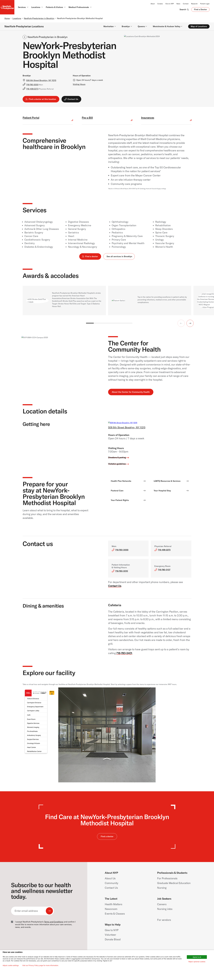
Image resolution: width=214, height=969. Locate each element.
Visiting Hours (79, 84)
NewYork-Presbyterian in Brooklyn (39, 18)
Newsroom (111, 909)
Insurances (147, 117)
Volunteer (110, 934)
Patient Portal (31, 117)
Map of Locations (199, 26)
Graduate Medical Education (174, 883)
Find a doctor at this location (42, 99)
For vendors (164, 919)
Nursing (161, 887)
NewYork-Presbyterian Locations (24, 26)
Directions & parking (117, 457)
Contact (185, 4)
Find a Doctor (200, 10)
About (153, 4)
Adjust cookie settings (11, 965)
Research (194, 4)
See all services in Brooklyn (119, 256)
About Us (110, 878)
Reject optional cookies (196, 962)
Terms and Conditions (53, 921)
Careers (160, 4)
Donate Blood (113, 939)
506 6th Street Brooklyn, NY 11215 (126, 427)
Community (111, 883)
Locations (16, 18)
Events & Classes (115, 913)
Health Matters (113, 904)
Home (7, 18)
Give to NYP (169, 4)
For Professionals (167, 878)
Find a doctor (91, 256)
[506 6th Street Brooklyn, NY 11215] (122, 423)
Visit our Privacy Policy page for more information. (40, 965)
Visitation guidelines (117, 464)
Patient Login (205, 4)
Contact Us (114, 585)
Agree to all (197, 957)
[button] (190, 323)
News (178, 4)
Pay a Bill (87, 117)
